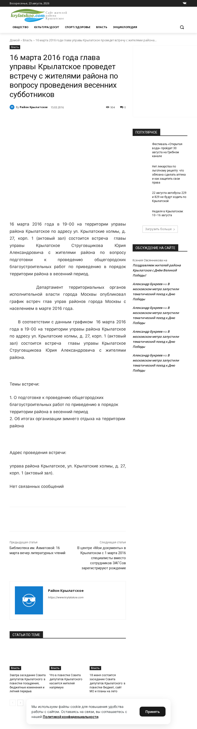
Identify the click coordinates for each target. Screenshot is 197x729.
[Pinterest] (87, 119)
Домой (15, 40)
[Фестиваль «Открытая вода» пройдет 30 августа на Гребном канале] (141, 148)
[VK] (54, 119)
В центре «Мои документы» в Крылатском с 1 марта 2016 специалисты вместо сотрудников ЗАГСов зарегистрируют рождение (101, 558)
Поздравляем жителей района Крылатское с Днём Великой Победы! (157, 270)
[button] (181, 27)
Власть (27, 40)
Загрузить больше (158, 229)
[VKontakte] (184, 3)
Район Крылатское (34, 107)
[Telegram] (65, 119)
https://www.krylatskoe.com (66, 597)
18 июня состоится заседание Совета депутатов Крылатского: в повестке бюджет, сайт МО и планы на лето (107, 683)
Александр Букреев (147, 284)
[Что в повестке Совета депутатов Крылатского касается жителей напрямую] (67, 657)
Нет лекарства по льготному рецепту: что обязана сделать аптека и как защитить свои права (169, 174)
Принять (152, 712)
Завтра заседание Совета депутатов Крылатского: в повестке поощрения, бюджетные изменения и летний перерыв (28, 683)
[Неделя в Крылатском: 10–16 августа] (141, 215)
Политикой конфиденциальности (70, 717)
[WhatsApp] (76, 119)
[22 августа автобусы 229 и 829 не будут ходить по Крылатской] (141, 196)
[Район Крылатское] (13, 107)
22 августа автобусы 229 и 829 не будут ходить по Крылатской (169, 197)
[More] (98, 119)
